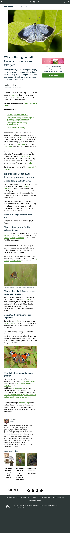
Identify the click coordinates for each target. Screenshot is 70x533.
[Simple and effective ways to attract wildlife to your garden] (20, 459)
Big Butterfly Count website (13, 235)
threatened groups (10, 323)
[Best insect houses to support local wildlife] (9, 459)
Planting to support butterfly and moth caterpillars (18, 124)
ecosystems (21, 144)
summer (15, 95)
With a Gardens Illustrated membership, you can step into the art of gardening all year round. (53, 69)
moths (27, 299)
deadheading (24, 403)
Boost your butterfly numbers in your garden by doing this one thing (20, 119)
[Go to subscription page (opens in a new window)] (53, 63)
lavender (14, 388)
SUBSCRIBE (53, 75)
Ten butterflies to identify (16, 128)
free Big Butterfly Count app (14, 238)
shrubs (15, 97)
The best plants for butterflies (17, 115)
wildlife (22, 137)
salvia (20, 388)
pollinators (8, 146)
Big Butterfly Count (27, 156)
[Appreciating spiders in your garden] (32, 459)
